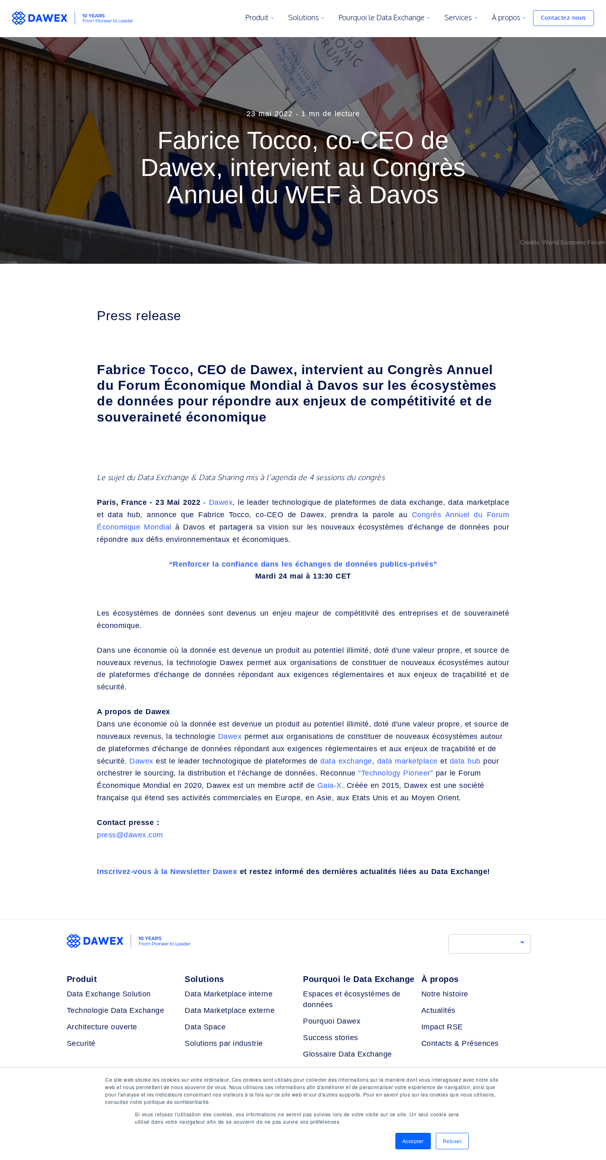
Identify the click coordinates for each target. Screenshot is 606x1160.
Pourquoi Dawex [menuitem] (331, 1021)
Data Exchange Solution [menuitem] (109, 994)
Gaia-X (329, 785)
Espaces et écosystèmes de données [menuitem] (352, 999)
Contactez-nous (563, 18)
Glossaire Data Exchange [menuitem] (347, 1054)
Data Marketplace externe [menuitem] (230, 1010)
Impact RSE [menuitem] (442, 1027)
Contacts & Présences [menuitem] (460, 1043)
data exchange (346, 761)
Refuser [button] (452, 1140)
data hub (465, 761)
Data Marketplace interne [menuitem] (228, 994)
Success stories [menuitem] (330, 1037)
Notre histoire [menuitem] (444, 994)
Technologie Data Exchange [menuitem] (115, 1010)
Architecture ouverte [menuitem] (102, 1027)
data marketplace (407, 761)
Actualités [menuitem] (438, 1010)
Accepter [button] (413, 1140)
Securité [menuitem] (81, 1043)
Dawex (221, 502)
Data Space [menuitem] (205, 1027)
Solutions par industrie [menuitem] (224, 1043)
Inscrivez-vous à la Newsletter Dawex (167, 871)
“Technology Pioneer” (395, 773)
